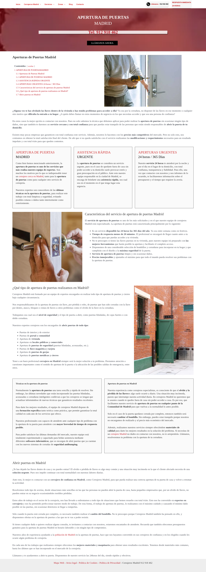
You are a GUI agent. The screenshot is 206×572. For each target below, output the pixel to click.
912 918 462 (164, 4)
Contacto (80, 4)
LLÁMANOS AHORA (102, 43)
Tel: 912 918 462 (103, 32)
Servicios (48, 4)
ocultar (30, 66)
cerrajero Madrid (119, 434)
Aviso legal (71, 562)
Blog (71, 4)
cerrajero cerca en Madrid (31, 176)
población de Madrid (65, 534)
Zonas (60, 4)
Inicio (18, 4)
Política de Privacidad (109, 562)
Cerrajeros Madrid (31, 4)
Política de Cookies (88, 562)
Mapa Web (59, 562)
